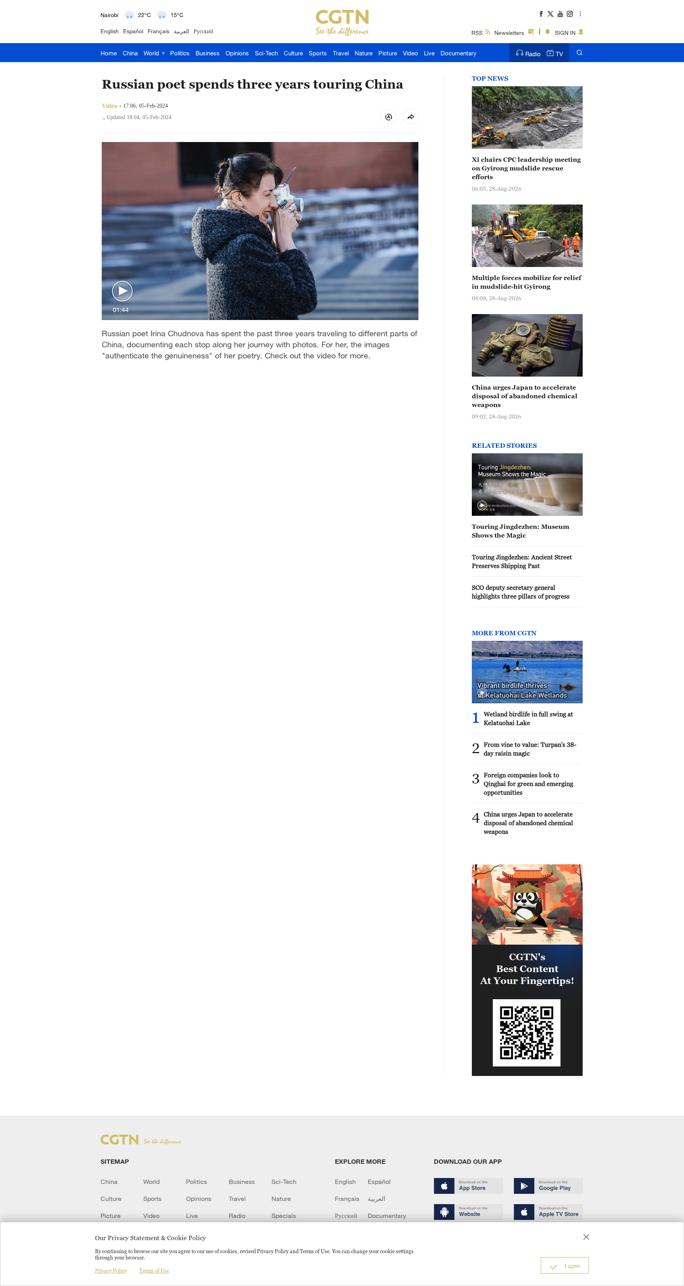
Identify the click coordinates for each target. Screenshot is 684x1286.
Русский (203, 31)
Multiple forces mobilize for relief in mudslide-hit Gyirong (526, 282)
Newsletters (509, 32)
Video (410, 53)
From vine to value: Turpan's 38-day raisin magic (530, 749)
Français (158, 31)
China (130, 53)
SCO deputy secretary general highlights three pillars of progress (521, 592)
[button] (122, 291)
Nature (363, 53)
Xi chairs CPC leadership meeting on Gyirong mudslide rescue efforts (526, 168)
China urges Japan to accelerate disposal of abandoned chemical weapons (525, 396)
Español (133, 31)
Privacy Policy (111, 1270)
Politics (180, 53)
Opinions (237, 53)
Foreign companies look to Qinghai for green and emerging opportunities (528, 783)
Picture (387, 53)
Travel (341, 53)
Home (109, 53)
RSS (477, 32)
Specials (284, 1215)
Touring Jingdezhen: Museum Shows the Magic (520, 531)
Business (208, 53)
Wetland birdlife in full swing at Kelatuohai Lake (528, 718)
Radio (533, 53)
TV (559, 53)
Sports (318, 53)
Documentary (459, 53)
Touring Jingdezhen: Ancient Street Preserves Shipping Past (522, 561)
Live (429, 53)
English (110, 31)
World (152, 53)
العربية (181, 31)
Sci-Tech (266, 53)
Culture (293, 53)
